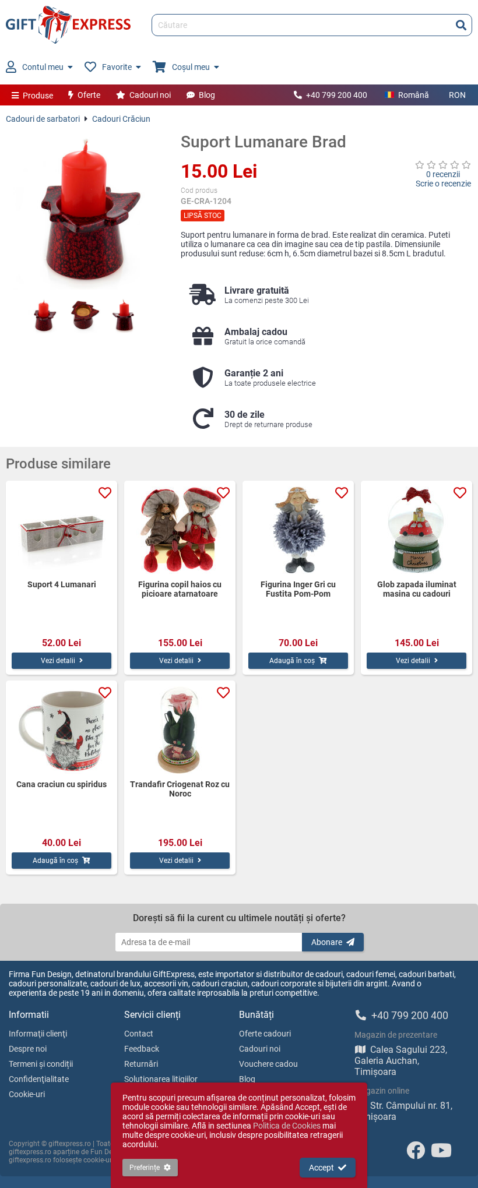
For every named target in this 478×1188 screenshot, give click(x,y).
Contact (138, 1033)
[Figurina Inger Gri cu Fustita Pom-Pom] (298, 530)
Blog (207, 95)
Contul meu (43, 67)
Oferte (89, 95)
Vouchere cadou (268, 1064)
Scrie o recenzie (443, 183)
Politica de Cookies (287, 1125)
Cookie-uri (27, 1094)
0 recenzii (443, 174)
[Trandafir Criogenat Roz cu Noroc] (180, 730)
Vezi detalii (58, 661)
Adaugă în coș (292, 661)
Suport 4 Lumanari (61, 584)
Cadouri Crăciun (121, 119)
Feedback (141, 1048)
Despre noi (28, 1048)
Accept (321, 1167)
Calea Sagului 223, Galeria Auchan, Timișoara (400, 1060)
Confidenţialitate (39, 1079)
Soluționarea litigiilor (161, 1079)
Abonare (326, 942)
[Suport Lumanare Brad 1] (43, 315)
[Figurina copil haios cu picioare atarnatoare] (180, 530)
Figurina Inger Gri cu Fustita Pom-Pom (298, 589)
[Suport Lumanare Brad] (84, 211)
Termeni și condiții (41, 1064)
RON (457, 95)
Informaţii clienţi (38, 1033)
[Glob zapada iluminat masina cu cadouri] (416, 530)
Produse (38, 95)
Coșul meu (191, 67)
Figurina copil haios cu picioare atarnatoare (180, 589)
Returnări (141, 1064)
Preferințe (144, 1168)
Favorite (117, 67)
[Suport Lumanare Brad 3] (125, 315)
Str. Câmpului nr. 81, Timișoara (403, 1111)
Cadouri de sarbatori (43, 119)
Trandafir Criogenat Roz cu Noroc (180, 789)
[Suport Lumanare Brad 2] (84, 315)
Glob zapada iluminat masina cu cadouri (416, 589)
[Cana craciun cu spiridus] (61, 730)
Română (413, 95)
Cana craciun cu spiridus (61, 784)
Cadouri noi (150, 95)
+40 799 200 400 (336, 95)
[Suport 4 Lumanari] (61, 530)
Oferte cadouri (265, 1033)
